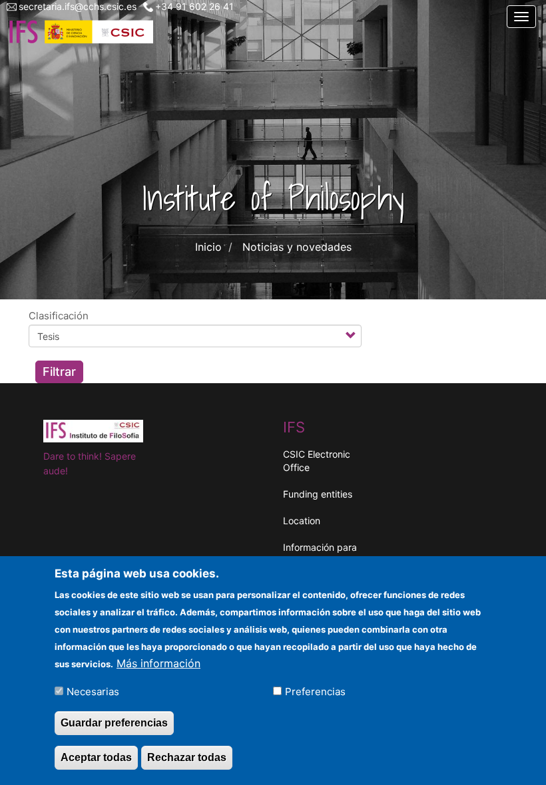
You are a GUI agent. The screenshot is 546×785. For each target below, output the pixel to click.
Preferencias (315, 691)
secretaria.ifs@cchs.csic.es (77, 6)
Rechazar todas (186, 757)
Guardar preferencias (114, 722)
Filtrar (59, 372)
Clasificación (59, 315)
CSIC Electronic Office (316, 460)
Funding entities (317, 494)
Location (301, 520)
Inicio (208, 246)
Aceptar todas (96, 757)
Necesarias (93, 691)
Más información (158, 663)
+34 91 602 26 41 (194, 6)
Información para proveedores (320, 554)
